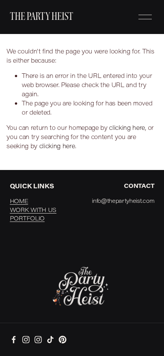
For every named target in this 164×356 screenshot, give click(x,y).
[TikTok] (50, 339)
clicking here (127, 127)
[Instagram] (26, 339)
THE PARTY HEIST (41, 16)
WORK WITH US (33, 210)
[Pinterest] (62, 339)
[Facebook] (14, 339)
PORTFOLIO (27, 218)
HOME (19, 201)
